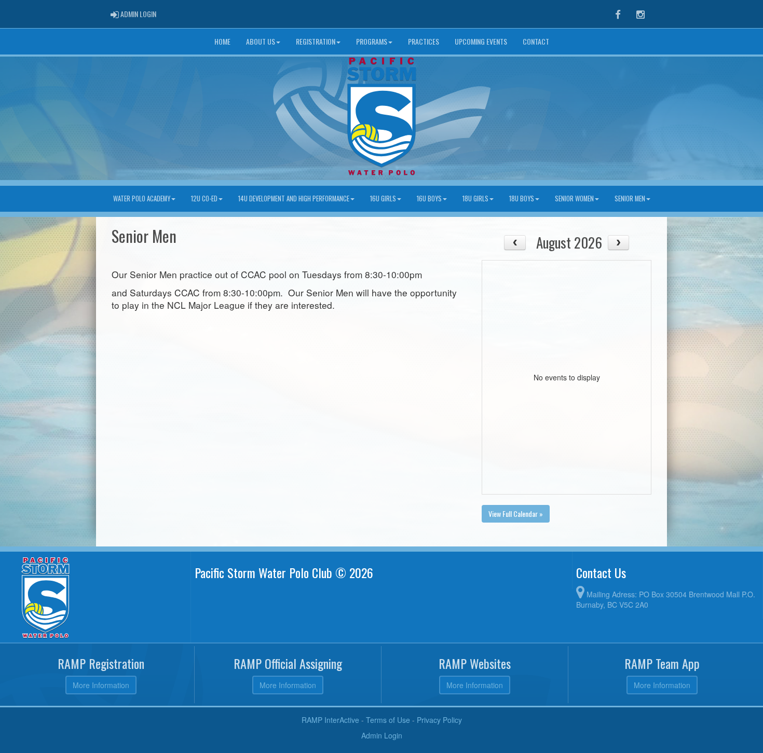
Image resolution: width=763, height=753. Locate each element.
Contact (536, 41)
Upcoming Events (481, 41)
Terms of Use (388, 720)
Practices (423, 41)
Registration (315, 41)
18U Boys (521, 198)
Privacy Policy (439, 720)
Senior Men (630, 198)
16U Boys (429, 198)
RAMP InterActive (330, 720)
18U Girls (475, 198)
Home (222, 41)
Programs (371, 41)
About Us (260, 41)
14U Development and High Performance (293, 198)
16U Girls (383, 198)
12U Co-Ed (204, 198)
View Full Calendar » (515, 513)
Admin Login (381, 735)
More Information (101, 685)
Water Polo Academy (141, 198)
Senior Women (574, 198)
